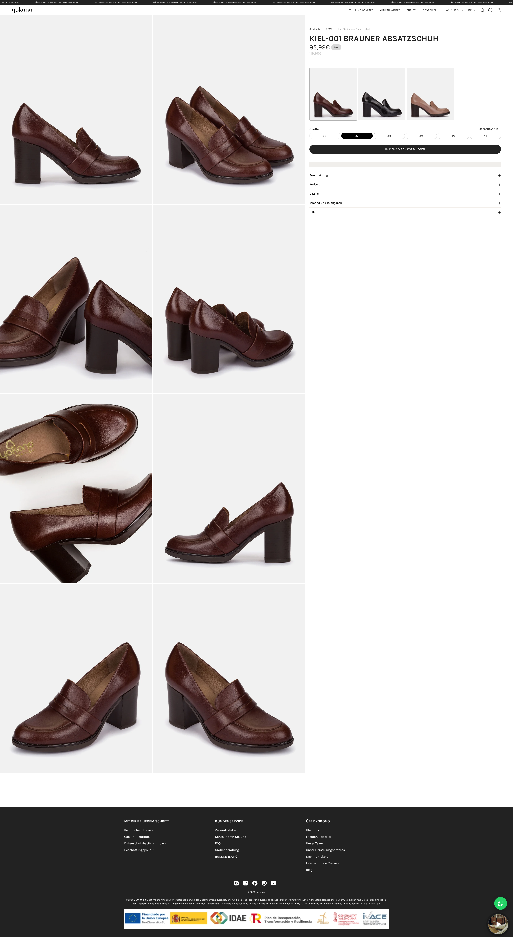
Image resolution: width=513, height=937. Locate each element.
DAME (329, 29)
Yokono (261, 892)
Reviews (314, 184)
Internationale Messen (322, 863)
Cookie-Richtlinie (137, 837)
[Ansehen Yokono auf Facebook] (255, 883)
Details (314, 194)
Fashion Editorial (318, 837)
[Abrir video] (498, 924)
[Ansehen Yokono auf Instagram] (236, 883)
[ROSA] (430, 94)
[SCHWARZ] (381, 94)
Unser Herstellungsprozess (325, 850)
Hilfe (312, 212)
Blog (309, 870)
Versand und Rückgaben (325, 203)
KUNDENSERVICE (229, 821)
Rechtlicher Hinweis (138, 830)
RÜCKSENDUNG (226, 856)
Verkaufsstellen (226, 830)
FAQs (218, 843)
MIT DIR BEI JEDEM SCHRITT (146, 821)
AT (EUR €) (453, 10)
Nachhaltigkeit (317, 856)
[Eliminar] (507, 912)
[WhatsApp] (500, 903)
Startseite (314, 29)
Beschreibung (318, 175)
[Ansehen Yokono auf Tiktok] (246, 883)
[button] (389, 10)
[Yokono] (24, 10)
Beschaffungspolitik (139, 850)
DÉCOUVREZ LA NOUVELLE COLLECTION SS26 (56, 2)
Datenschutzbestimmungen (145, 843)
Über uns (312, 830)
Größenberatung (227, 850)
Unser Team (314, 843)
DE (470, 10)
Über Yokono (318, 821)
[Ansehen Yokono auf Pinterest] (264, 883)
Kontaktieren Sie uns (230, 837)
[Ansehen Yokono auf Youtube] (273, 883)
